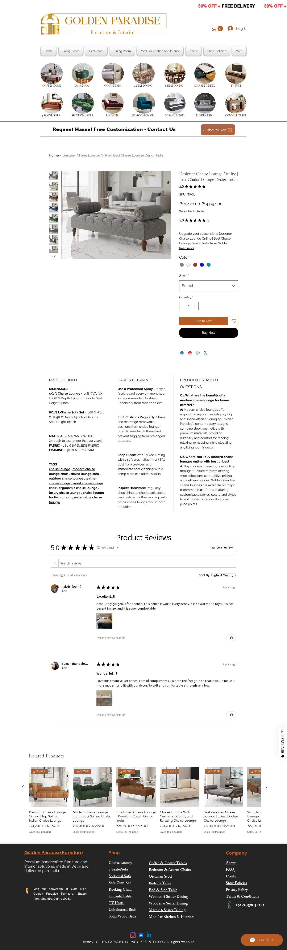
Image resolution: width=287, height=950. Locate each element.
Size (184, 275)
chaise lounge (59, 469)
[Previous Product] (22, 786)
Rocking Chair (120, 890)
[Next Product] (266, 786)
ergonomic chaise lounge (78, 488)
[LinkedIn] (149, 935)
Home (54, 155)
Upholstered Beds (122, 910)
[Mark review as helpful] (231, 637)
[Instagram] (133, 935)
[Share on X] (205, 352)
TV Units (116, 903)
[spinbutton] (189, 306)
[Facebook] (141, 935)
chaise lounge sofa (84, 474)
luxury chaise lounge (64, 493)
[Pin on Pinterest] (189, 352)
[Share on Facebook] (181, 352)
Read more (186, 248)
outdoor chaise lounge (66, 478)
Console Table (120, 896)
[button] (217, 28)
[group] (144, 802)
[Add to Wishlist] (234, 321)
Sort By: (204, 575)
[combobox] (208, 285)
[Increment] (195, 306)
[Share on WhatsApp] (197, 352)
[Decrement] (183, 306)
